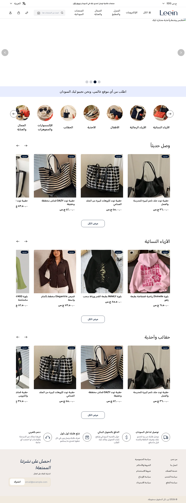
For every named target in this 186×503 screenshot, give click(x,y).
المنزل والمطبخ (116, 12)
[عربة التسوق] (18, 13)
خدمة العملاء (171, 471)
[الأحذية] (92, 113)
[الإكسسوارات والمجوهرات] (45, 113)
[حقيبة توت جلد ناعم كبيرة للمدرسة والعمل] (149, 176)
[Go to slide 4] (86, 81)
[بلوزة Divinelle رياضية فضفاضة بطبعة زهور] (149, 271)
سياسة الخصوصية (143, 459)
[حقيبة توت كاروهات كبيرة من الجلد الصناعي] (102, 176)
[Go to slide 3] (91, 81)
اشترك (17, 481)
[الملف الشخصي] (10, 13)
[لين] (168, 12)
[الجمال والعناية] (22, 113)
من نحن (174, 459)
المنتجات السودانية (79, 12)
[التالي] (181, 52)
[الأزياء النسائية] (161, 113)
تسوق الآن (77, 3)
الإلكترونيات (131, 12)
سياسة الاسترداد (143, 482)
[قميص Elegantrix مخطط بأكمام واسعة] (55, 271)
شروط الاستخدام (143, 471)
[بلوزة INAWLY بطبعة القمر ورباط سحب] (102, 271)
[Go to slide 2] (95, 81)
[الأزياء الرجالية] (138, 113)
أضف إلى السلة (108, 308)
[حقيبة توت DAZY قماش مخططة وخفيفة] (55, 176)
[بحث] (37, 12)
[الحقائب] (68, 113)
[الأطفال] (115, 113)
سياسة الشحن (171, 477)
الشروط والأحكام (144, 465)
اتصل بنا (173, 465)
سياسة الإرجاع (144, 477)
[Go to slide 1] (99, 81)
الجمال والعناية (98, 12)
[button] (26, 145)
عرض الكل (93, 223)
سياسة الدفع (171, 482)
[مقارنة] (26, 13)
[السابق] (4, 52)
